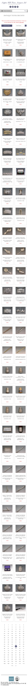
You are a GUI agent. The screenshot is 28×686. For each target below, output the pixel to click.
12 (4, 629)
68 (12, 648)
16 (19, 629)
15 (16, 629)
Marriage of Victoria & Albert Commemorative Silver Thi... (7, 397)
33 (16, 635)
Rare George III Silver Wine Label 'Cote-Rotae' (7, 198)
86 (12, 654)
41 (23, 637)
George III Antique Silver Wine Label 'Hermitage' (7, 159)
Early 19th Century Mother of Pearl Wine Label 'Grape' (21, 79)
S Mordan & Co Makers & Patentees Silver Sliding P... (20, 496)
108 (4, 663)
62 (12, 646)
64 (19, 646)
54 (4, 644)
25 (8, 633)
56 (12, 644)
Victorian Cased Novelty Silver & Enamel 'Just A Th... (20, 436)
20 (12, 631)
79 (8, 652)
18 (4, 631)
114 (12, 665)
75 (16, 650)
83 (23, 652)
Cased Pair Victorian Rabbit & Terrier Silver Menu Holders (7, 575)
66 (4, 648)
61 (8, 646)
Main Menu (7, 10)
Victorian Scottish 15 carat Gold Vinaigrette (7, 60)
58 (19, 644)
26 (12, 633)
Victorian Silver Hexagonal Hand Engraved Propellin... (7, 555)
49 (8, 642)
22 (19, 631)
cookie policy (6, 684)
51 (16, 642)
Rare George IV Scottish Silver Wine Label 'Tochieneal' (7, 119)
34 (19, 635)
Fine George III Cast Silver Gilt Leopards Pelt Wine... (7, 99)
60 (4, 646)
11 (23, 627)
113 (23, 663)
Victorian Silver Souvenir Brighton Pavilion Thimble (20, 218)
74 (12, 650)
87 (16, 654)
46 (19, 639)
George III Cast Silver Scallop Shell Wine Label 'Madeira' (7, 615)
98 (12, 659)
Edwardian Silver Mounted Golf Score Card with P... (20, 575)
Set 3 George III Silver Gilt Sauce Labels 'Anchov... (20, 159)
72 (4, 650)
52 (19, 642)
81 (16, 652)
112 (20, 663)
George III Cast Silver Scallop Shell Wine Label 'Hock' (7, 595)
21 (16, 631)
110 (12, 663)
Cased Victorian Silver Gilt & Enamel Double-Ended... (20, 179)
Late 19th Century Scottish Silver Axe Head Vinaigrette (20, 198)
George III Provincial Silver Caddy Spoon (7, 258)
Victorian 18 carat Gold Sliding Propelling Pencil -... (7, 357)
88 (19, 654)
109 (8, 663)
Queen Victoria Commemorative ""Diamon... (21, 377)
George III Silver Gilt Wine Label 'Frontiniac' (7, 139)
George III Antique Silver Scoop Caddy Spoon (20, 278)
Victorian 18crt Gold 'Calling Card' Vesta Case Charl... (7, 436)
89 (23, 654)
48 (4, 642)
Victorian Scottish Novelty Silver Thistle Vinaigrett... (20, 60)
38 (12, 637)
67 (8, 648)
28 (19, 633)
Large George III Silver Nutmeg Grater (7, 456)
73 (8, 650)
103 (8, 661)
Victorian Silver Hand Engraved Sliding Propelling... (20, 456)
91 (8, 657)
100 (20, 659)
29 (23, 633)
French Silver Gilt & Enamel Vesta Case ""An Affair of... (7, 79)
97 (8, 659)
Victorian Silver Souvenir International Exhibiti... (20, 416)
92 (12, 657)
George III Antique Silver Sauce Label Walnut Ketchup (7, 218)
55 (8, 644)
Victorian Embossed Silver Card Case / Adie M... (7, 298)
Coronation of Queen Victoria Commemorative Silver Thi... (7, 377)
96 (4, 659)
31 (8, 635)
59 (23, 644)
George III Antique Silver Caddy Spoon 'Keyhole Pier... (20, 238)
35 (23, 635)
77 (23, 650)
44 (12, 639)
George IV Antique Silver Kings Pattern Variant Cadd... (21, 258)
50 (12, 642)
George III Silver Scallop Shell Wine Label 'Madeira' (20, 99)
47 (23, 639)
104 (12, 661)
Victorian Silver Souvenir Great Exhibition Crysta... (7, 416)
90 (4, 657)
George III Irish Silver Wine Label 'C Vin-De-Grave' (20, 139)
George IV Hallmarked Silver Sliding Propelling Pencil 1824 (21, 476)
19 (8, 631)
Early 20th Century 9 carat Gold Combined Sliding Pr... (7, 337)
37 (8, 637)
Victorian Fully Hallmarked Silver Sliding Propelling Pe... (7, 476)
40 (19, 637)
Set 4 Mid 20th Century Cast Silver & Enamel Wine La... (7, 179)
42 (4, 639)
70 (19, 648)
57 (16, 644)
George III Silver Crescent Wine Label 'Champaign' (7, 40)
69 (16, 648)
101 (23, 659)
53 (23, 642)
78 (4, 652)
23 (23, 631)
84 (4, 654)
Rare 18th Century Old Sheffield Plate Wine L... (21, 119)
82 (19, 652)
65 (23, 646)
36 (4, 637)
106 (20, 661)
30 (4, 635)
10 (19, 627)
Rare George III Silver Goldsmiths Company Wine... (21, 298)
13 (8, 629)
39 (16, 637)
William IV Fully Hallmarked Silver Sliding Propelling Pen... (20, 535)
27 (16, 633)
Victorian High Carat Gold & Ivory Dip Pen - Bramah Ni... (21, 357)
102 (4, 661)
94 (19, 657)
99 (16, 659)
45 (16, 639)
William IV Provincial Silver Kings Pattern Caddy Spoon (7, 278)
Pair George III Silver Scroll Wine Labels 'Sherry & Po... (20, 317)
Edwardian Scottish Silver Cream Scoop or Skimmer (20, 615)
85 (8, 654)
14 (12, 629)
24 (4, 633)
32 (12, 635)
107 (23, 661)
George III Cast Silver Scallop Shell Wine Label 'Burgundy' (20, 595)
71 (23, 648)
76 (19, 650)
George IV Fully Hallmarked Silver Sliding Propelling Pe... (7, 535)
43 (8, 639)
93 (16, 657)
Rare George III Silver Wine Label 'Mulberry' (20, 40)
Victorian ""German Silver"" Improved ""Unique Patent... (7, 516)
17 (23, 629)
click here (21, 22)
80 (12, 652)
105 (16, 661)
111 (16, 663)
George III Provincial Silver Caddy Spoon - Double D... (7, 238)
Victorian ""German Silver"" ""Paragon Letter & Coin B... (7, 496)
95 (23, 657)
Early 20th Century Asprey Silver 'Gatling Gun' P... (20, 337)
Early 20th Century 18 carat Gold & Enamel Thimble (20, 397)
